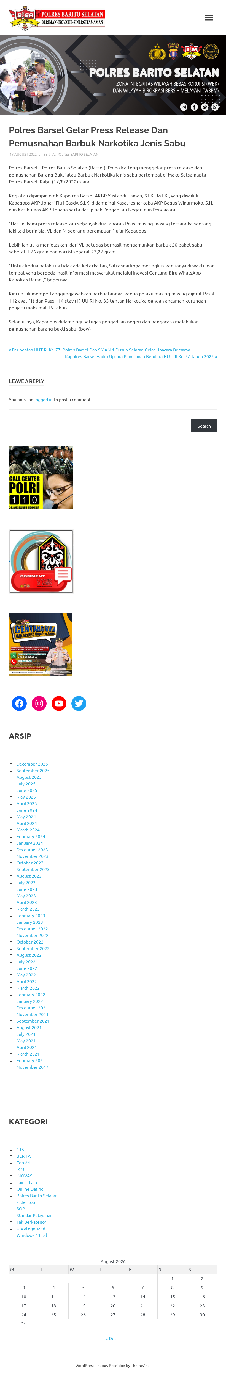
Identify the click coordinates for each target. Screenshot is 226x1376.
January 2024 (30, 842)
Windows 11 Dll (32, 1235)
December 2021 (32, 1007)
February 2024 (31, 836)
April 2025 (27, 803)
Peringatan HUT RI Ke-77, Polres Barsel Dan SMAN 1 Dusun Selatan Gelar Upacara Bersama (101, 349)
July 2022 (26, 961)
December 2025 (32, 763)
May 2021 (26, 1040)
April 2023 (27, 902)
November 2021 (33, 1014)
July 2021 (26, 1034)
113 (20, 1149)
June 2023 (27, 889)
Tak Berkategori (32, 1221)
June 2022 (27, 968)
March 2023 (28, 908)
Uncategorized (31, 1228)
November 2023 (33, 856)
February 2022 (31, 994)
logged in (43, 399)
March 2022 (28, 987)
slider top (26, 1202)
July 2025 (26, 783)
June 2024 (27, 810)
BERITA (49, 154)
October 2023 (30, 862)
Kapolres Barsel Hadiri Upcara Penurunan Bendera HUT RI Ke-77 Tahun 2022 (139, 356)
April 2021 (27, 1047)
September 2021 (33, 1020)
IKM (20, 1169)
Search (204, 425)
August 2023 (29, 875)
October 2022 (30, 941)
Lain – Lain (27, 1182)
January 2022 (30, 1001)
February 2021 (31, 1060)
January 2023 (30, 922)
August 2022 (29, 955)
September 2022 (33, 948)
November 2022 (33, 935)
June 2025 (27, 790)
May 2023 (26, 895)
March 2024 (28, 829)
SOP (21, 1208)
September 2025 (33, 770)
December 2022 (32, 928)
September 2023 (33, 869)
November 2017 (33, 1067)
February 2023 (31, 915)
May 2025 (26, 796)
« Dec (111, 1338)
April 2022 (27, 981)
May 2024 (26, 816)
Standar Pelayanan (35, 1215)
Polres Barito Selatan (77, 154)
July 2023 (26, 882)
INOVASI (25, 1175)
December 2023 (32, 849)
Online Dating (30, 1188)
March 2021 (28, 1053)
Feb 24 (23, 1162)
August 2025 (29, 777)
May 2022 (26, 974)
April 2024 (27, 823)
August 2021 (29, 1027)
